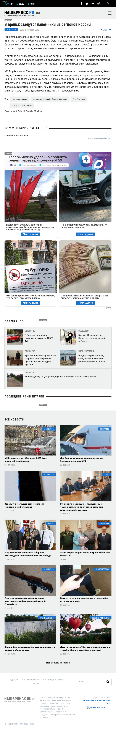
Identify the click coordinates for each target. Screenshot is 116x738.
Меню (109, 13)
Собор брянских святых (22, 105)
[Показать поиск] (108, 3)
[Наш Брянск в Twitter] (87, 3)
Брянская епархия (20, 99)
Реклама (36, 683)
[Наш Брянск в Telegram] (98, 3)
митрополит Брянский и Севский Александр (50, 99)
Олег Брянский (79, 99)
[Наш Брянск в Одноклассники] (81, 3)
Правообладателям (30, 679)
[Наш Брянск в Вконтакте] (92, 3)
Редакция (14, 679)
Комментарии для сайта (99, 138)
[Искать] (107, 682)
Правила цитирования (53, 679)
